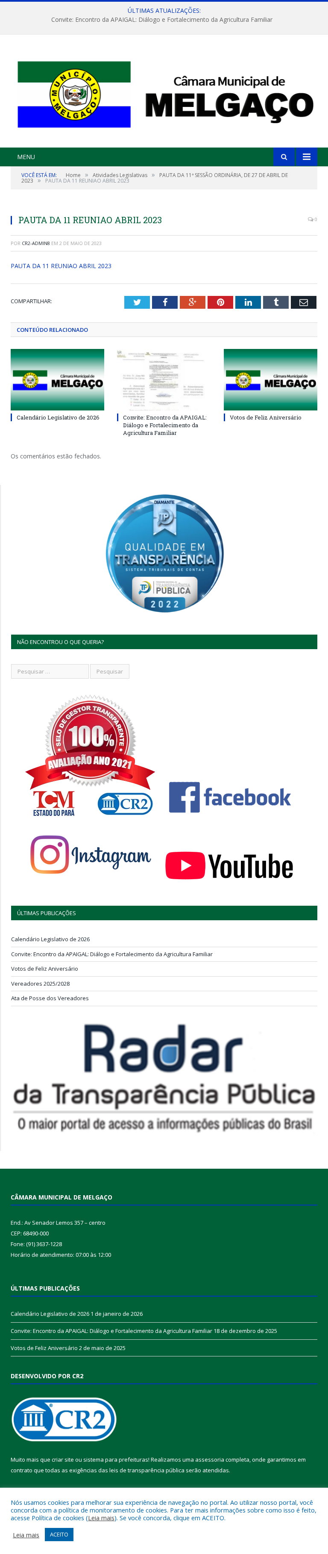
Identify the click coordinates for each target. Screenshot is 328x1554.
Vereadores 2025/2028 (40, 983)
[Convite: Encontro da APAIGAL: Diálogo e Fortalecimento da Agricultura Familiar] (164, 379)
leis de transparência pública (146, 1470)
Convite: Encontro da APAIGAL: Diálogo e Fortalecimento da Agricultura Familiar (161, 20)
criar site (63, 1459)
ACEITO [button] (59, 1534)
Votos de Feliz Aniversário (266, 417)
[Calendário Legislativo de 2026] (57, 379)
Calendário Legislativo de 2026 (58, 417)
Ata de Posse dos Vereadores (50, 998)
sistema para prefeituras (115, 1459)
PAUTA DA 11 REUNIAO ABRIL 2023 (61, 266)
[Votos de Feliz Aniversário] (270, 379)
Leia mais (101, 1517)
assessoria (209, 1459)
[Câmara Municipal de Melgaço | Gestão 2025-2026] (164, 92)
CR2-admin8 (36, 243)
